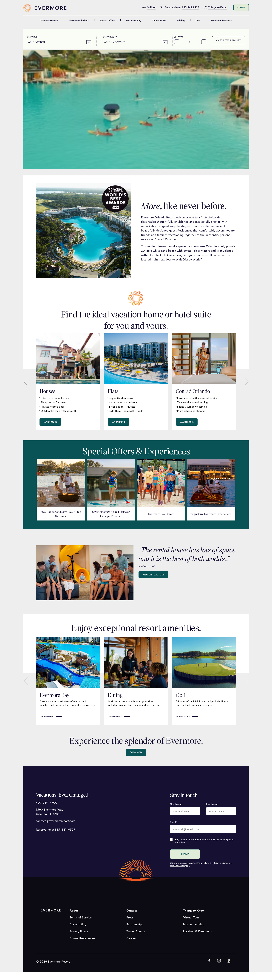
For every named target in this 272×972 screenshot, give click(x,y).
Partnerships (134, 924)
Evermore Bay (133, 20)
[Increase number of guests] (203, 41)
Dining (181, 20)
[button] (38, 42)
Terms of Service (177, 865)
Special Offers (107, 20)
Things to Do (159, 20)
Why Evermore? (49, 20)
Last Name (212, 804)
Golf (198, 20)
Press (129, 917)
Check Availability (228, 40)
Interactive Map (193, 924)
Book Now (136, 752)
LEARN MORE (183, 716)
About (74, 910)
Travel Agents (135, 931)
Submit (185, 854)
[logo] (45, 8)
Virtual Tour (191, 917)
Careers (131, 938)
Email (173, 822)
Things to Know (193, 910)
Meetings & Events (221, 20)
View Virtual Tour (153, 574)
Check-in (33, 37)
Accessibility (78, 924)
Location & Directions (197, 931)
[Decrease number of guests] (176, 41)
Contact (131, 910)
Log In (241, 7)
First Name (176, 804)
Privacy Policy (222, 863)
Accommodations (79, 20)
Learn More (50, 421)
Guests (178, 37)
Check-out (110, 37)
